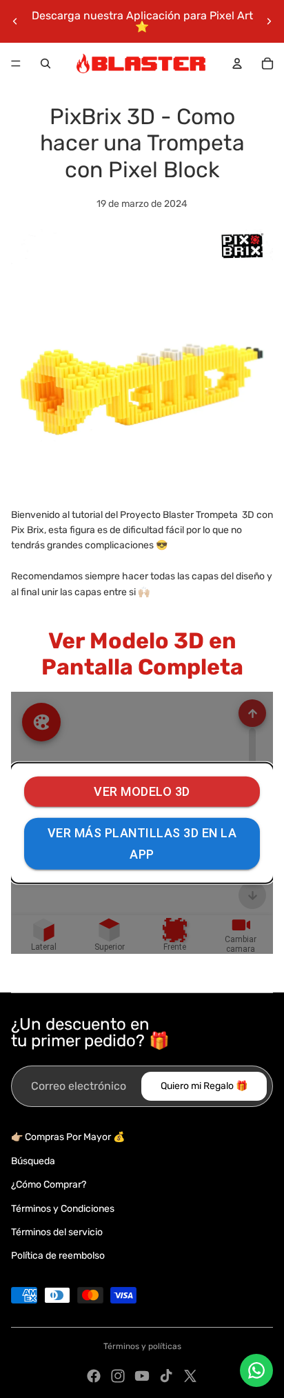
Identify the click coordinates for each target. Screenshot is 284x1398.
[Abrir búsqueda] (45, 63)
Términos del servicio (57, 1232)
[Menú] (16, 63)
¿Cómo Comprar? (48, 1184)
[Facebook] (93, 1376)
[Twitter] (190, 1376)
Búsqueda (33, 1161)
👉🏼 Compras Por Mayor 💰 (68, 1137)
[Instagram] (118, 1376)
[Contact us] (256, 1370)
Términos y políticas (142, 1346)
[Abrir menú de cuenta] (237, 63)
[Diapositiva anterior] (15, 21)
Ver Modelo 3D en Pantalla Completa (142, 654)
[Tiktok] (166, 1376)
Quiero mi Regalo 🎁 (204, 1086)
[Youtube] (142, 1376)
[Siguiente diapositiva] (269, 21)
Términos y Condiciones (62, 1209)
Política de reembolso (58, 1255)
